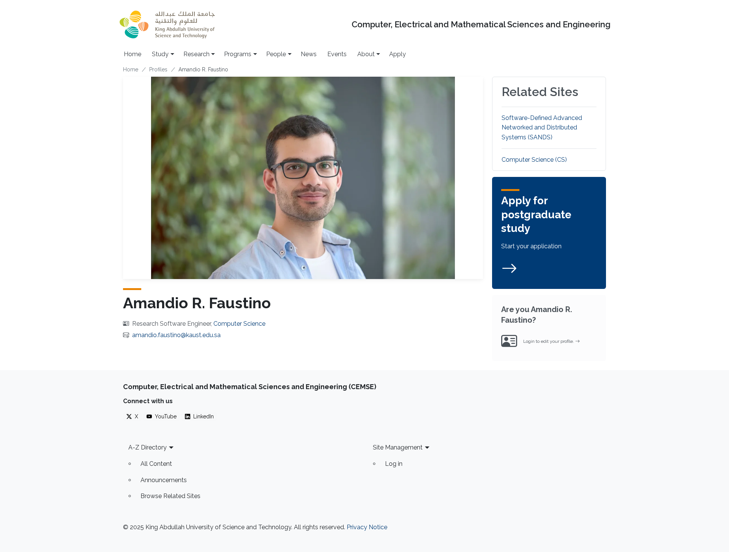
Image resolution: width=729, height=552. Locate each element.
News (309, 54)
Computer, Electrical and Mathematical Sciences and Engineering (481, 24)
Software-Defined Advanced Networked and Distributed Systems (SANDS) (542, 127)
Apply (397, 54)
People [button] (276, 54)
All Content (156, 463)
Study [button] (160, 54)
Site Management (398, 447)
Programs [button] (237, 54)
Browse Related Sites (170, 496)
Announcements (163, 480)
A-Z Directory (147, 447)
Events (337, 54)
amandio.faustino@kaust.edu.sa (176, 335)
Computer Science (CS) (534, 159)
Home (132, 54)
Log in (393, 463)
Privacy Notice (367, 527)
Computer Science (239, 323)
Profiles (158, 69)
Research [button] (196, 54)
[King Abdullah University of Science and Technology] (167, 24)
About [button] (366, 54)
